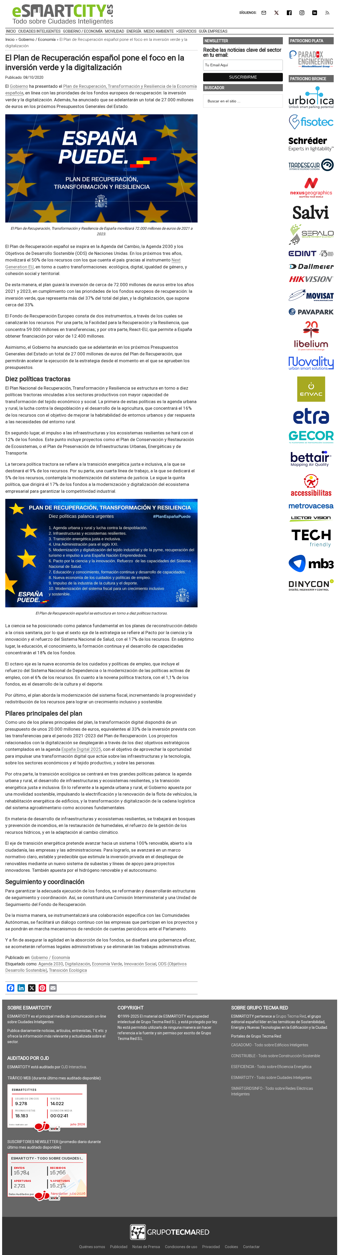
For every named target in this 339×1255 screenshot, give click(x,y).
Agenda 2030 (50, 963)
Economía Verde (107, 963)
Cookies (231, 1247)
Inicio (10, 39)
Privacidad (211, 1247)
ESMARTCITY (62, 15)
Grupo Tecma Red (291, 1016)
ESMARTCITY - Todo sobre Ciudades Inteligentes (271, 1077)
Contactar (251, 1247)
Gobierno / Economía (37, 39)
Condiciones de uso (181, 1247)
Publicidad (118, 1247)
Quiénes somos (92, 1247)
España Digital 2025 (81, 749)
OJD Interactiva (73, 1067)
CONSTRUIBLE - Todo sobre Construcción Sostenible (275, 1056)
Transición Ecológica (68, 970)
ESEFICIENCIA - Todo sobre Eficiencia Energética (271, 1067)
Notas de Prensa (146, 1247)
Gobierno (19, 86)
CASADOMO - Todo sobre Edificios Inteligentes (269, 1045)
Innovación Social (140, 963)
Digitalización (77, 963)
